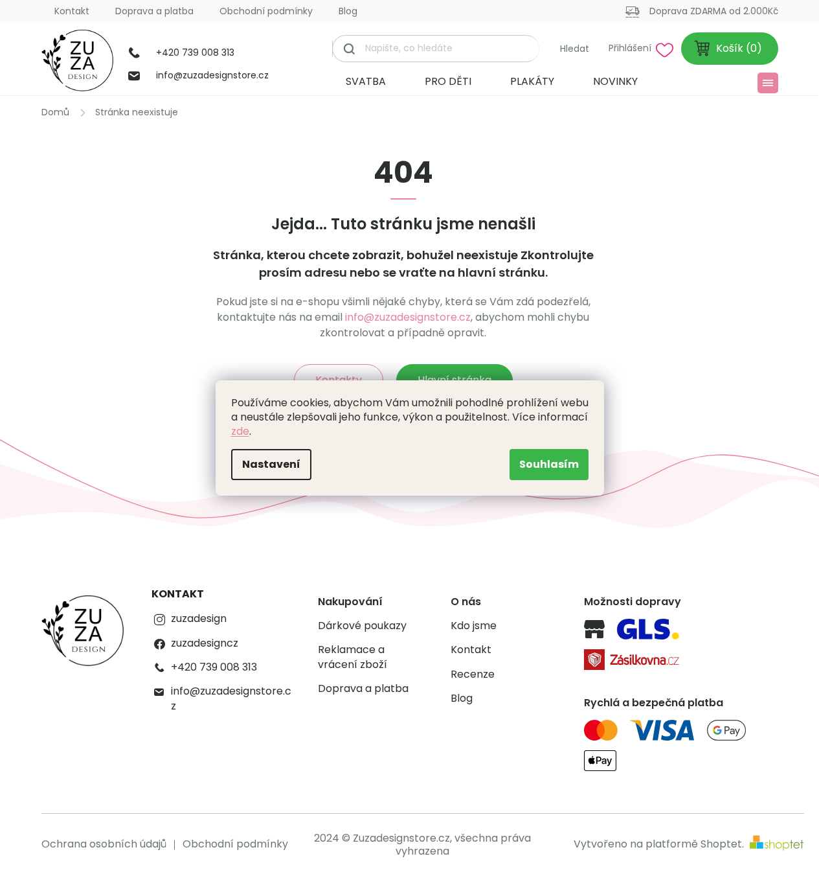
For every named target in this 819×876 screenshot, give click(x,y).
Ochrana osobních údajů (103, 844)
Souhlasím (549, 464)
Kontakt (71, 11)
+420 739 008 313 (214, 667)
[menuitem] (365, 81)
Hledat (574, 48)
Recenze (473, 674)
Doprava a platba (154, 11)
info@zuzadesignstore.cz (408, 317)
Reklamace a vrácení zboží (352, 657)
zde (240, 431)
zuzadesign (199, 619)
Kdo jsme (474, 626)
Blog (348, 11)
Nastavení (271, 464)
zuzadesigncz (204, 643)
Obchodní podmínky (266, 11)
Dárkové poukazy (362, 626)
